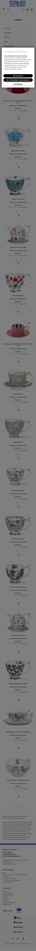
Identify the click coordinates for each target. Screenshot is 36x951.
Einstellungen (18, 84)
